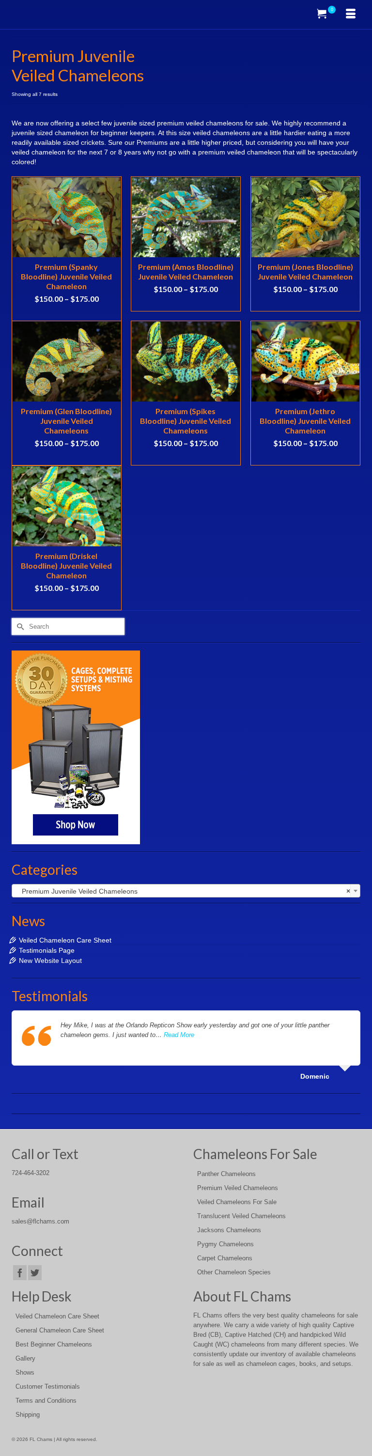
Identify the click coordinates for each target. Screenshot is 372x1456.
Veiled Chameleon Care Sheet (65, 940)
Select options (66, 313)
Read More (179, 1034)
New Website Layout (50, 960)
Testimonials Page (47, 950)
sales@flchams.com (40, 1221)
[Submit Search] (19, 626)
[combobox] (186, 891)
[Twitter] (35, 1272)
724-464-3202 (30, 1173)
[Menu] (351, 14)
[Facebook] (20, 1272)
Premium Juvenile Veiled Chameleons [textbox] (183, 891)
